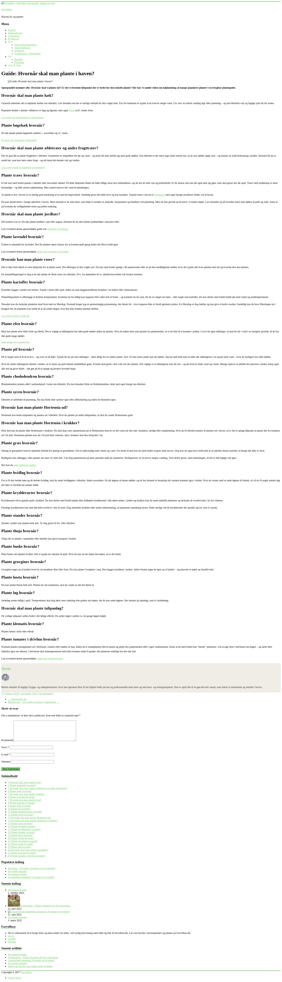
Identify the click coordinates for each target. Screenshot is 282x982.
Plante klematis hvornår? (22, 852)
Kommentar (7, 740)
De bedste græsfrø (17, 871)
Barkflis (18, 59)
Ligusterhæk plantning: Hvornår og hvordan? (31, 877)
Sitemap (12, 941)
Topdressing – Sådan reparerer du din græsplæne (33, 957)
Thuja (72, 110)
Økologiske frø (17, 699)
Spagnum (19, 50)
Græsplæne (14, 36)
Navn (5, 747)
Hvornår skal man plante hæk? (24, 782)
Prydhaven (13, 39)
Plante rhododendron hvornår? (25, 811)
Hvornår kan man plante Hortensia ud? (29, 817)
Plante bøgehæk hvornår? (22, 785)
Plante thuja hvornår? (20, 835)
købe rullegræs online (25, 465)
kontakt (12, 938)
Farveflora (6, 9)
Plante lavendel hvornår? (21, 797)
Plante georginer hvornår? (23, 841)
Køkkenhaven (15, 33)
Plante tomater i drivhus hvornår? (26, 855)
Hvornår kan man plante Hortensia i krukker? (33, 820)
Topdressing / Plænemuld (27, 53)
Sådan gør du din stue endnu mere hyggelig (30, 966)
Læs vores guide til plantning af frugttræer (23, 167)
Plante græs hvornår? (20, 823)
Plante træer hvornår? (20, 791)
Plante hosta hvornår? (20, 844)
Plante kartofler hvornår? (21, 803)
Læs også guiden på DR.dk (15, 316)
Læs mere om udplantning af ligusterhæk (22, 117)
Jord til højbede (22, 47)
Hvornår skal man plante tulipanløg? (28, 850)
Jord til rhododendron (25, 44)
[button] (15, 342)
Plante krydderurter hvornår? (24, 829)
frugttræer (159, 194)
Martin (6, 668)
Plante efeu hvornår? (19, 805)
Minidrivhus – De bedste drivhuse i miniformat (33, 702)
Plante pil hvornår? (19, 808)
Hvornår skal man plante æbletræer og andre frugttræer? (37, 788)
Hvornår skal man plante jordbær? (26, 794)
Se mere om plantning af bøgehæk (19, 140)
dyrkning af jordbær (57, 229)
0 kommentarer (45, 693)
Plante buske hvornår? (21, 838)
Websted (5, 761)
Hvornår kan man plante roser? (25, 800)
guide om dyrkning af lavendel (52, 251)
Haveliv (12, 30)
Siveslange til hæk (17, 874)
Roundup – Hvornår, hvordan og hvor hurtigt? (31, 868)
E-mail (5, 754)
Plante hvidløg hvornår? (22, 826)
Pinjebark (19, 62)
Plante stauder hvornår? (21, 832)
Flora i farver (14, 977)
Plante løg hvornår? (19, 847)
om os (11, 936)
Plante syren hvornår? (20, 814)
